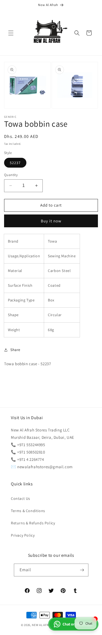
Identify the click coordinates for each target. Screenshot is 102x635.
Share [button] (15, 349)
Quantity (11, 175)
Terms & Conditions (28, 510)
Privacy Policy (23, 535)
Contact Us (20, 498)
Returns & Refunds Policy (33, 523)
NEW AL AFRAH (42, 625)
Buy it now (51, 220)
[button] (11, 33)
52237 (15, 162)
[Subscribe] (82, 570)
